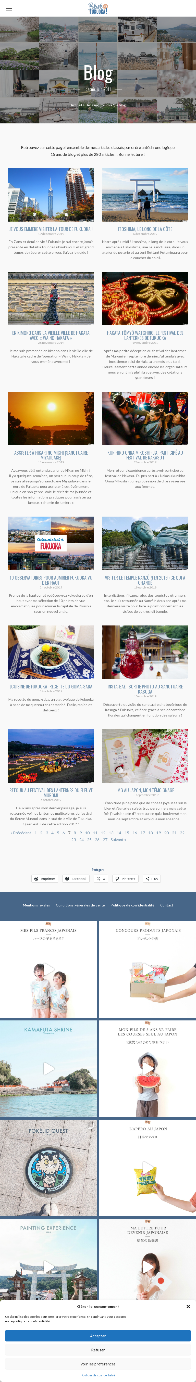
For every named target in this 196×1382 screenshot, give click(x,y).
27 (105, 839)
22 (182, 832)
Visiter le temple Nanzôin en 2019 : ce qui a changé (145, 580)
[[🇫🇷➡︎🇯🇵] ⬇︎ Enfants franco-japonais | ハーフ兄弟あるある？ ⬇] (48, 969)
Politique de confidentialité (98, 1375)
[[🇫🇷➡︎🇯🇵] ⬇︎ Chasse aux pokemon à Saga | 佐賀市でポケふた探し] (48, 1168)
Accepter (98, 1336)
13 (111, 832)
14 (119, 832)
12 (103, 832)
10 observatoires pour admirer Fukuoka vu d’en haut (51, 580)
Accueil (76, 105)
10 (87, 832)
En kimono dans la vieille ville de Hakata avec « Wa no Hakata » (51, 335)
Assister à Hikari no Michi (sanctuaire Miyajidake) (51, 455)
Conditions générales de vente (80, 905)
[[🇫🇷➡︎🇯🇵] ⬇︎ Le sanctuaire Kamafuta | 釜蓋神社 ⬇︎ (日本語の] (48, 1068)
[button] (188, 1306)
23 (73, 839)
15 (127, 832)
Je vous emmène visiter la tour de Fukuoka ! (51, 229)
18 (150, 832)
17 (142, 832)
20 (166, 832)
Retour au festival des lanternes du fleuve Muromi (51, 793)
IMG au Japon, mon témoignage (145, 790)
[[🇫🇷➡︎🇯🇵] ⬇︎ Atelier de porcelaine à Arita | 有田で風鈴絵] (48, 1267)
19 (158, 832)
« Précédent (20, 832)
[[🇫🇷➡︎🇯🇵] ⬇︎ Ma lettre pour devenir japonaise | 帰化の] (147, 1267)
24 (81, 839)
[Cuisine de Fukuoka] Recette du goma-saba (51, 686)
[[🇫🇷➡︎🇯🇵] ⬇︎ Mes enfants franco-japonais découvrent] (147, 1168)
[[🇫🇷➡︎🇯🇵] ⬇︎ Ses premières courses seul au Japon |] (147, 1068)
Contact (166, 905)
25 (89, 839)
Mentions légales (36, 905)
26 (97, 839)
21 (174, 832)
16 (134, 832)
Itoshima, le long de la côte (145, 229)
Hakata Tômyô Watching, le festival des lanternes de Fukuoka (145, 335)
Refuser (98, 1350)
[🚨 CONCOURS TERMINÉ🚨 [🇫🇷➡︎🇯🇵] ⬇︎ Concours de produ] (147, 969)
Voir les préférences (98, 1364)
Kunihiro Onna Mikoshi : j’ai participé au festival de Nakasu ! (145, 455)
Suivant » (118, 839)
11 (95, 832)
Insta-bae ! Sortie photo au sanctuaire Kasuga (145, 689)
